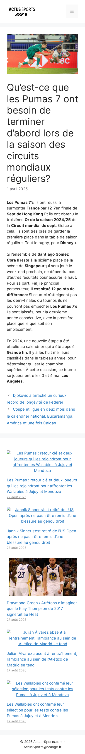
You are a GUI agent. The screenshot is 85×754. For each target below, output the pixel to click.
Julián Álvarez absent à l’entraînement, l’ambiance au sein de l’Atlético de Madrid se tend (42, 659)
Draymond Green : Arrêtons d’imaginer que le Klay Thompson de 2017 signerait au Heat (42, 609)
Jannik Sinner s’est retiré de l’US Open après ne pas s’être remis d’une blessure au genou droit (41, 537)
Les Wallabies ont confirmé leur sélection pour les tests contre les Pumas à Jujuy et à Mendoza (37, 710)
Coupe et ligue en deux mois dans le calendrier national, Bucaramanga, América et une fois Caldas (41, 416)
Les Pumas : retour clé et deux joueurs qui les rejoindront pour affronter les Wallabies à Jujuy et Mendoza (42, 486)
